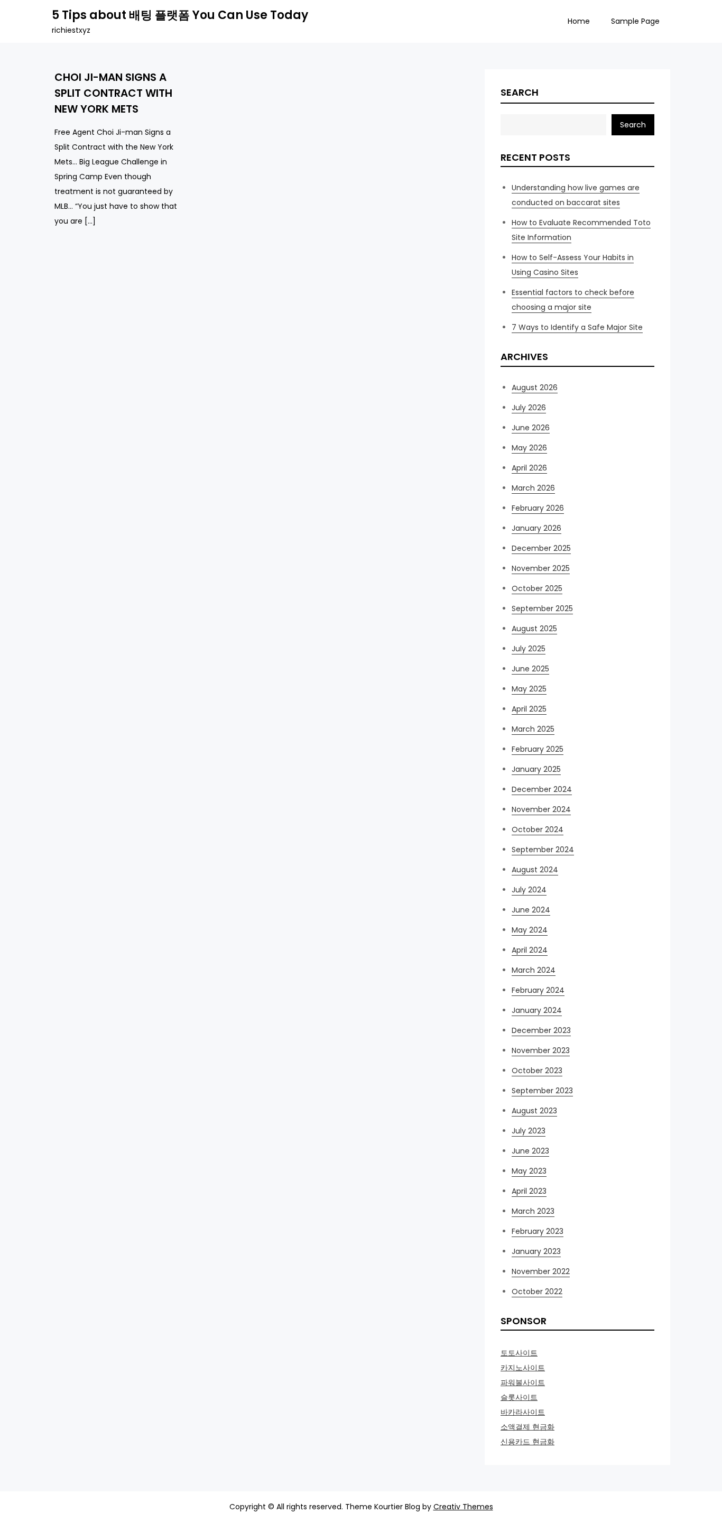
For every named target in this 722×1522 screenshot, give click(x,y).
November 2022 (541, 1271)
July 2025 (528, 648)
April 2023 (529, 1191)
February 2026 (538, 508)
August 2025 (534, 628)
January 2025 (536, 769)
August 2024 (535, 869)
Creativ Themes (463, 1506)
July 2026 (529, 407)
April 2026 (529, 468)
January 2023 (536, 1251)
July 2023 (528, 1131)
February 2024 (538, 990)
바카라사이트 (523, 1412)
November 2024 (541, 809)
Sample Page (635, 21)
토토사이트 (519, 1353)
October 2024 (537, 829)
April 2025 (529, 709)
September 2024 (543, 849)
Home (579, 21)
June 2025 (530, 668)
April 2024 (530, 950)
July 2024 (529, 889)
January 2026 (536, 528)
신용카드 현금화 (527, 1441)
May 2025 (529, 689)
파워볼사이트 (523, 1382)
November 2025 (541, 568)
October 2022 (537, 1291)
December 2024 (542, 789)
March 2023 (533, 1211)
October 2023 (537, 1070)
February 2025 (537, 749)
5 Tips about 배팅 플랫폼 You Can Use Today (180, 15)
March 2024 (534, 970)
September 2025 (542, 608)
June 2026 (531, 427)
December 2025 (541, 548)
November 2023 (541, 1050)
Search (520, 92)
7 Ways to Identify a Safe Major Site (577, 327)
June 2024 (531, 910)
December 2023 (541, 1030)
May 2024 (530, 930)
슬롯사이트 (519, 1397)
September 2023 (542, 1090)
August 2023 (534, 1110)
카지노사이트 (523, 1367)
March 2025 (533, 729)
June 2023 (530, 1151)
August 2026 (535, 387)
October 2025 (537, 588)
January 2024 (537, 1010)
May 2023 (529, 1171)
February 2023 (537, 1231)
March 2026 (533, 488)
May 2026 (529, 447)
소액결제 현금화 (527, 1427)
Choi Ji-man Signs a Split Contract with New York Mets (113, 93)
